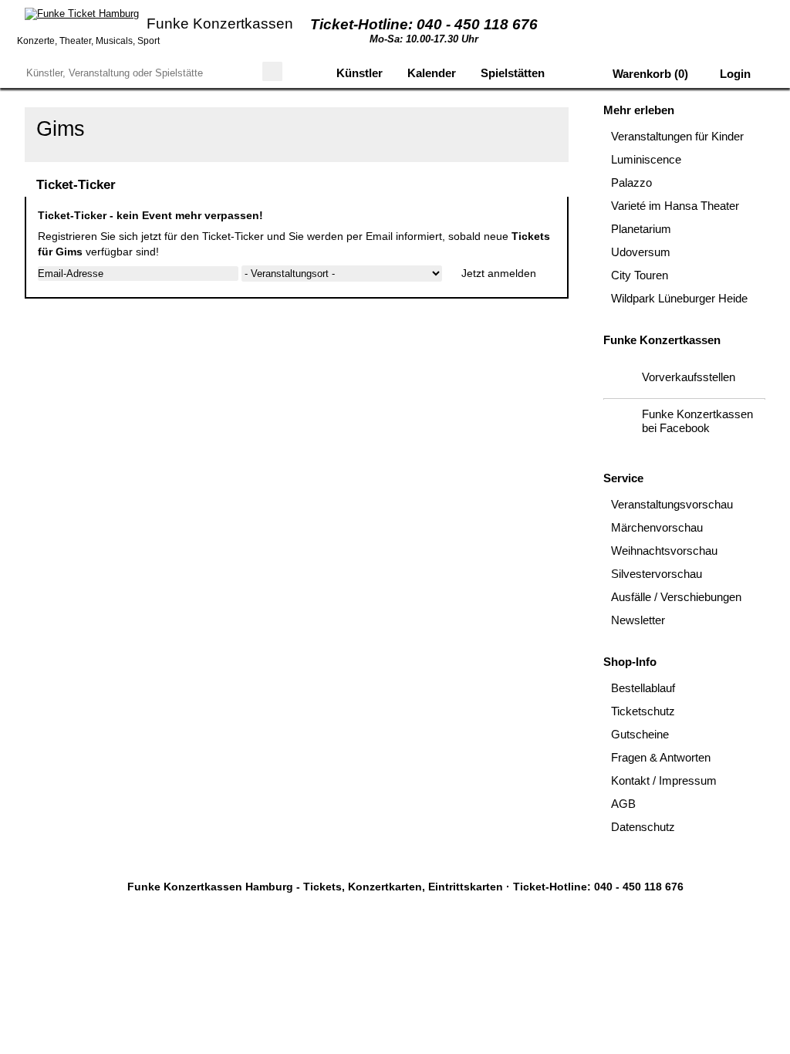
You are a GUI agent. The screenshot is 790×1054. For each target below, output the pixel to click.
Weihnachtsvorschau (664, 550)
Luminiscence (646, 159)
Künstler (359, 72)
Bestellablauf (643, 687)
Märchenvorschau (657, 527)
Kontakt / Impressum (664, 780)
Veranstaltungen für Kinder (677, 136)
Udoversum (640, 251)
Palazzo (631, 182)
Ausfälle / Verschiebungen (676, 596)
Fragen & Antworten (661, 757)
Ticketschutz (643, 711)
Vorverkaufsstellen (688, 376)
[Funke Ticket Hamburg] (82, 14)
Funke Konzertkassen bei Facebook (697, 420)
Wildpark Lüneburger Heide (679, 298)
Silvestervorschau (656, 573)
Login (734, 73)
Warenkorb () (648, 73)
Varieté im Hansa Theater (675, 205)
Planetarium (641, 228)
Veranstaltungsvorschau (672, 504)
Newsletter (638, 620)
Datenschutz (643, 826)
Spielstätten (513, 72)
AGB (623, 803)
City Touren (639, 275)
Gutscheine (640, 734)
